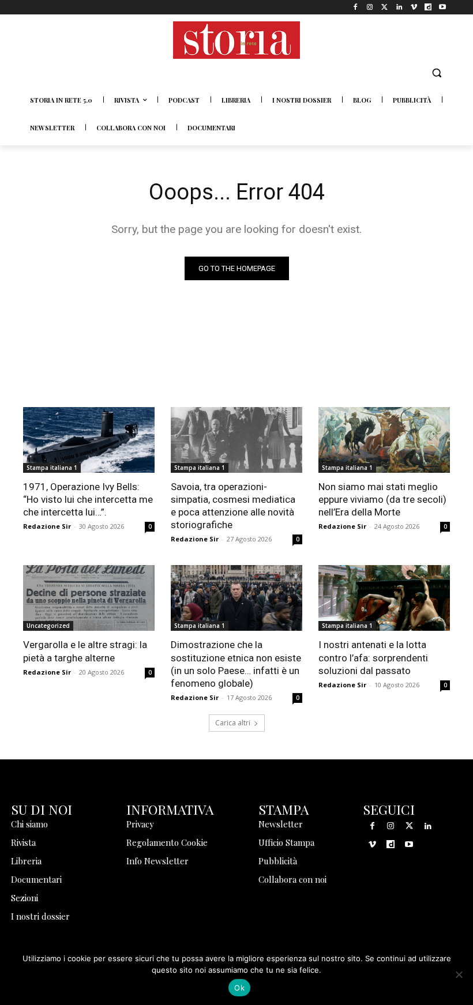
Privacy (140, 824)
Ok (239, 987)
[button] (436, 72)
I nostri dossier (40, 916)
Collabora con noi (292, 879)
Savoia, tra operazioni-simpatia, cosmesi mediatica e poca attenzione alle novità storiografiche (233, 505)
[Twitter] (384, 7)
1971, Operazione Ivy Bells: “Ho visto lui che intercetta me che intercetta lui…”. (88, 499)
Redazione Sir (47, 526)
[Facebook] (355, 7)
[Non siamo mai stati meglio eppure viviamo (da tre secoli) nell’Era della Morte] (384, 440)
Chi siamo (29, 824)
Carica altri (232, 723)
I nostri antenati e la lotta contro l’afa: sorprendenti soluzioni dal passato (373, 657)
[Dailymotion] (428, 7)
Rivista (23, 842)
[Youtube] (443, 7)
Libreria (26, 861)
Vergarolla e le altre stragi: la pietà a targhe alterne (85, 651)
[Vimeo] (413, 7)
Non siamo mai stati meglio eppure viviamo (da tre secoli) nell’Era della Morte (382, 499)
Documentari (36, 879)
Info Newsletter (157, 861)
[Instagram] (370, 7)
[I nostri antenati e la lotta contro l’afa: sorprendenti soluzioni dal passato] (384, 598)
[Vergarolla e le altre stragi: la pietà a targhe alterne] (89, 598)
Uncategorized (48, 626)
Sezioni (24, 898)
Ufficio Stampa (286, 842)
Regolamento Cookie (167, 842)
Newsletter (280, 824)
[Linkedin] (399, 7)
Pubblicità (277, 861)
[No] (458, 974)
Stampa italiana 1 (52, 468)
